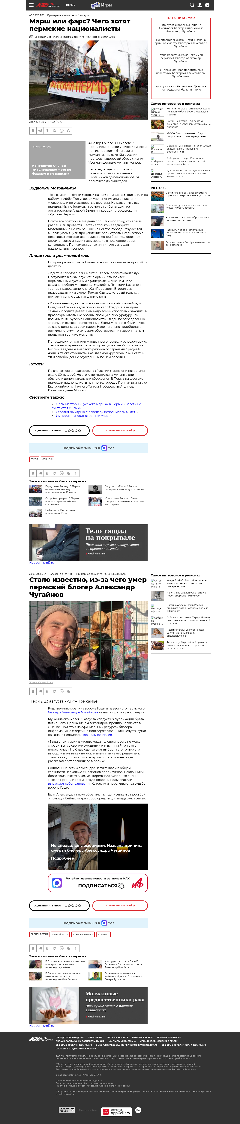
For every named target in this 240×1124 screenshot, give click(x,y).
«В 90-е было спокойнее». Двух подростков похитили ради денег (186, 135)
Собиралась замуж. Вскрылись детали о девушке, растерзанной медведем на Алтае (186, 161)
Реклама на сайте (117, 1037)
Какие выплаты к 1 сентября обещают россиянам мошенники (187, 219)
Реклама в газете (142, 1037)
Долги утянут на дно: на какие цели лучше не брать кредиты (187, 206)
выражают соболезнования (70, 783)
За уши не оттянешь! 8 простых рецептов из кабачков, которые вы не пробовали (189, 124)
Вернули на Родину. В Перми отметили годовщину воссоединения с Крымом (62, 489)
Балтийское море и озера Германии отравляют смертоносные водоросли (188, 194)
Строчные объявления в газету (158, 1041)
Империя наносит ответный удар (82, 416)
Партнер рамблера (88, 1110)
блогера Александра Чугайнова (73, 712)
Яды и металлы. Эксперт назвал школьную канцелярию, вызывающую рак (185, 632)
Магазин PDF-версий (169, 1037)
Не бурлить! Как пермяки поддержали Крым (60, 512)
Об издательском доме (70, 1037)
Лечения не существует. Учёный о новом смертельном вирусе (186, 594)
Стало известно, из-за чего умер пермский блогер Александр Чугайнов (180, 58)
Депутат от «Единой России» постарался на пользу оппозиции (124, 488)
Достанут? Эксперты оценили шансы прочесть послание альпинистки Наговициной (188, 173)
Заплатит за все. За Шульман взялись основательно (188, 243)
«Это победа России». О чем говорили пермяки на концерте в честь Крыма (124, 501)
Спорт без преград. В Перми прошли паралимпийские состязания (62, 501)
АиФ (59, 121)
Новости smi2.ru (41, 562)
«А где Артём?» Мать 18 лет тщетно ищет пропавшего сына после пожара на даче (187, 583)
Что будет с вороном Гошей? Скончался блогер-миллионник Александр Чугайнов (181, 28)
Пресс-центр (95, 1037)
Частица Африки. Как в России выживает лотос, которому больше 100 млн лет (187, 608)
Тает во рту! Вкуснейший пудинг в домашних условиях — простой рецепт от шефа (187, 645)
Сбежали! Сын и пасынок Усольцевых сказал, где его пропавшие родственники (189, 148)
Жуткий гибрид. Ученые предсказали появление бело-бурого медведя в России (189, 111)
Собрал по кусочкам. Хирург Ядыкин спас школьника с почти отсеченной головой (188, 620)
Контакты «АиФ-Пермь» (122, 1041)
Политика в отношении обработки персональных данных (84, 1083)
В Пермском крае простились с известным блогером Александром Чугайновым (180, 73)
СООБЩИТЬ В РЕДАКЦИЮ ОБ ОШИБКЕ (76, 1049)
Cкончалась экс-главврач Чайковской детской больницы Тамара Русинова (123, 976)
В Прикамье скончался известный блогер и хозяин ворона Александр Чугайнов (65, 964)
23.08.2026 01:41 (38, 573)
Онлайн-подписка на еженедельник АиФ (80, 1041)
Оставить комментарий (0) (120, 430)
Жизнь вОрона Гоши (41, 682)
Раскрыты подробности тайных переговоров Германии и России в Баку (186, 232)
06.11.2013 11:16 (36, 15)
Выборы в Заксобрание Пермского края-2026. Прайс (126, 1045)
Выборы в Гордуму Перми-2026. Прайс (184, 1045)
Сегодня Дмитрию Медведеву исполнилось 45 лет (95, 412)
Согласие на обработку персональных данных (79, 1080)
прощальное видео (97, 735)
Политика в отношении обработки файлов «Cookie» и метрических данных (93, 1086)
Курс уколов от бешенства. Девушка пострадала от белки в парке (180, 88)
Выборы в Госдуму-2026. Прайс (74, 1045)
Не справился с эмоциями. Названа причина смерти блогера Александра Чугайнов (180, 43)
